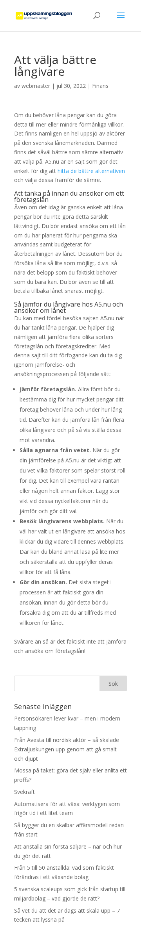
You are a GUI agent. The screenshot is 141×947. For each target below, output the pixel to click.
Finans (100, 85)
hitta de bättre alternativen (91, 171)
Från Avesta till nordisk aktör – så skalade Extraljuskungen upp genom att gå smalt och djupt (66, 749)
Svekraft (24, 791)
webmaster (36, 85)
